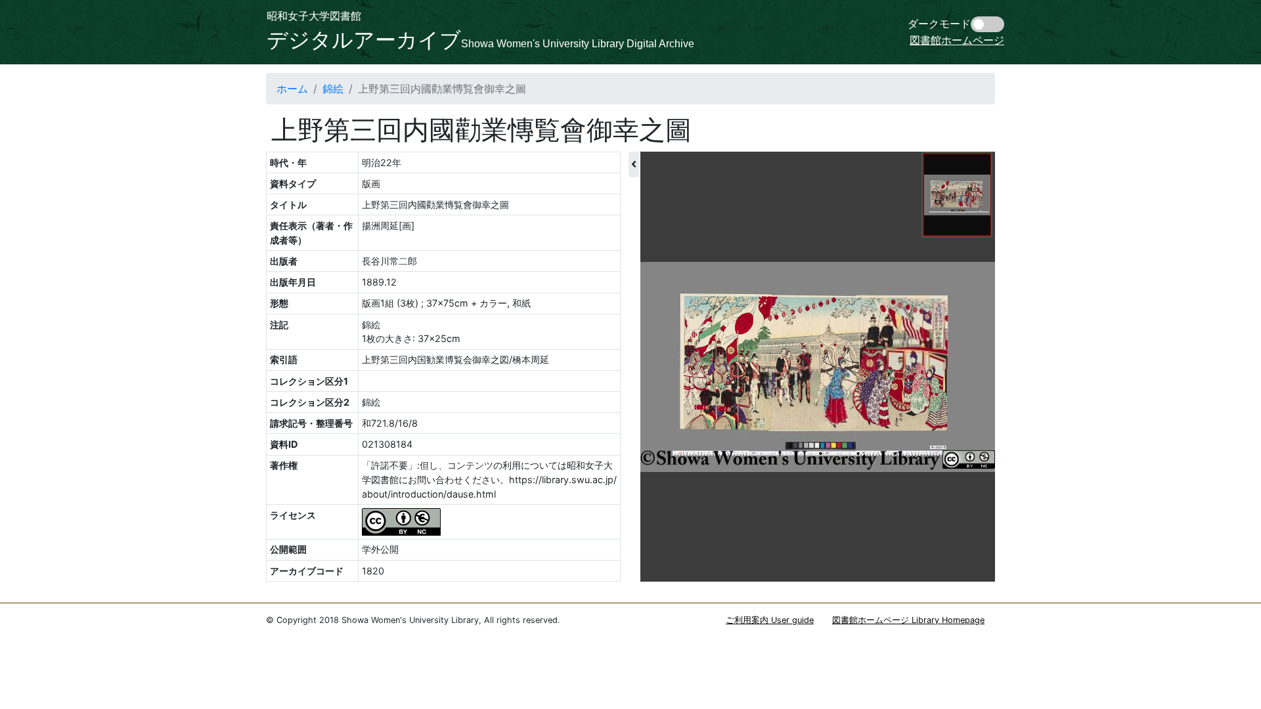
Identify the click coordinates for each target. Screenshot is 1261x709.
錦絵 (332, 88)
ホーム (292, 88)
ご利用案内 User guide (770, 620)
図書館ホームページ (957, 40)
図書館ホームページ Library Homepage (908, 620)
